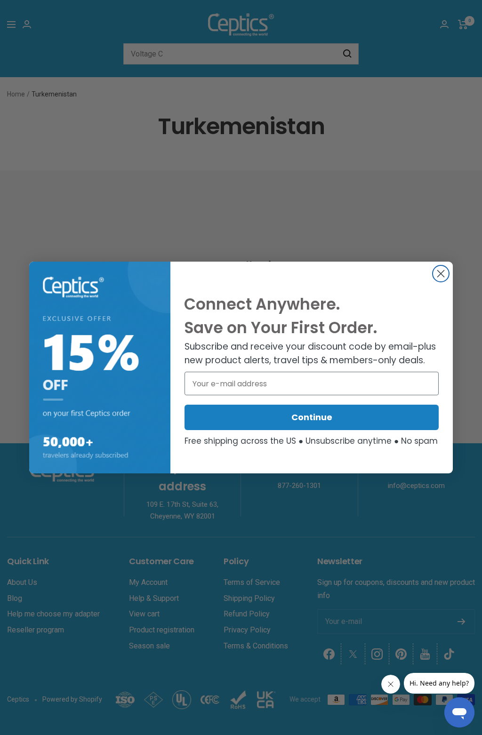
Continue (311, 417)
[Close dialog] (441, 273)
